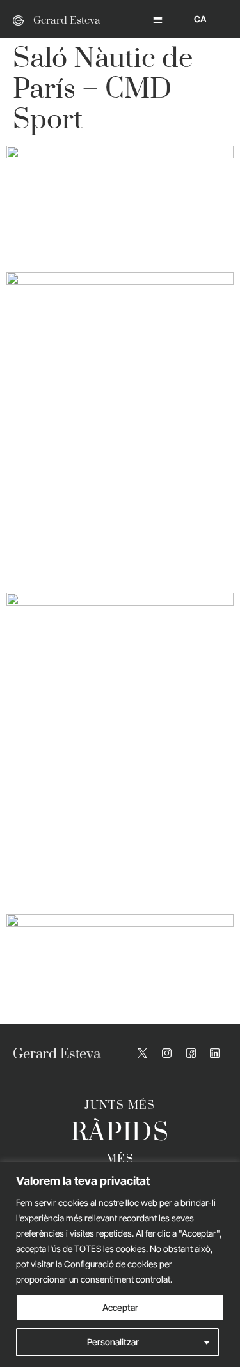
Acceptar (120, 1307)
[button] (157, 19)
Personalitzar (113, 1341)
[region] (120, 1264)
